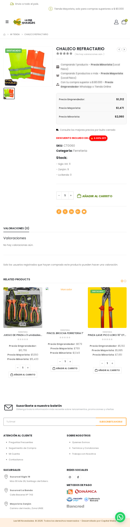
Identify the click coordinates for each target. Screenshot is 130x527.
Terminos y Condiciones (85, 448)
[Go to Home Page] (4, 34)
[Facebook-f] (78, 477)
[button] (122, 281)
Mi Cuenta (14, 453)
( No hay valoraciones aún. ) (89, 54)
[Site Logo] (24, 22)
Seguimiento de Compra (22, 448)
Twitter (65, 211)
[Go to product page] (22, 307)
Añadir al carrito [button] (24, 374)
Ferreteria (80, 151)
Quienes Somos (81, 442)
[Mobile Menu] (7, 22)
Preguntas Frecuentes (21, 442)
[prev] (119, 49)
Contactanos (16, 459)
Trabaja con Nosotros (84, 453)
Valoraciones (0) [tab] (16, 228)
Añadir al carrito (97, 196)
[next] (124, 49)
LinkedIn (71, 211)
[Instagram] (70, 477)
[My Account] (116, 22)
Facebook (59, 211)
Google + (78, 211)
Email (84, 211)
